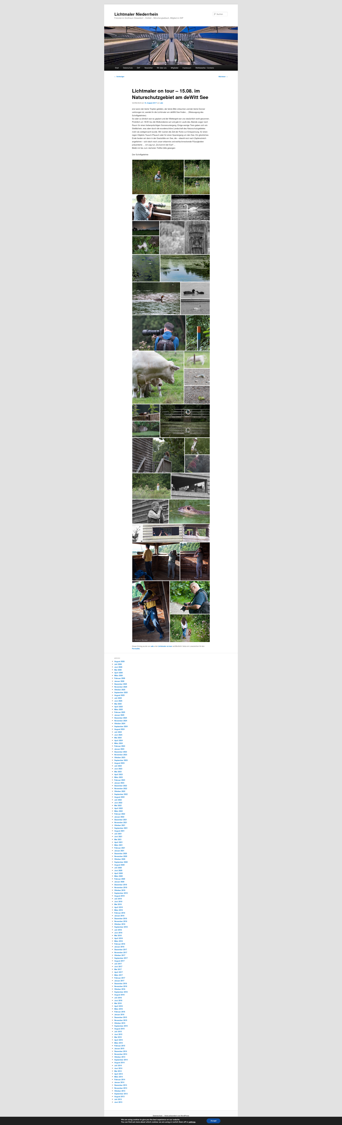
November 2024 (120, 720)
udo (161, 103)
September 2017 (121, 958)
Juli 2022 (118, 800)
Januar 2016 (119, 1014)
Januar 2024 (119, 749)
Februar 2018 (119, 944)
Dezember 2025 (120, 684)
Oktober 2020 (119, 859)
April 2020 (118, 873)
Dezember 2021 (120, 819)
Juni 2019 (118, 901)
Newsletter (149, 67)
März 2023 (118, 777)
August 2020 (119, 865)
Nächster (223, 76)
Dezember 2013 (120, 1085)
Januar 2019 (119, 915)
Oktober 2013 (119, 1091)
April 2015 (118, 1040)
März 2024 (118, 743)
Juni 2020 (118, 870)
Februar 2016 (119, 1011)
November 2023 (120, 754)
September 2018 (121, 927)
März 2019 (118, 910)
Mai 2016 (118, 1003)
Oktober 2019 (119, 890)
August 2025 (119, 695)
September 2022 (121, 794)
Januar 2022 (119, 816)
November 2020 (120, 856)
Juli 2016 (118, 997)
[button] (158, 176)
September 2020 (121, 862)
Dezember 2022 (120, 785)
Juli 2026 (118, 664)
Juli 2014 (118, 1065)
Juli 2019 (118, 898)
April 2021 (118, 842)
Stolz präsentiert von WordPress (176, 1115)
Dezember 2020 (120, 853)
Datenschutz (128, 67)
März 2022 (118, 811)
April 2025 (118, 706)
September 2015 (121, 1026)
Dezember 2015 (120, 1017)
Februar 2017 (119, 978)
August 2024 (119, 729)
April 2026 (118, 672)
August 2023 (119, 763)
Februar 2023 (119, 780)
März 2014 (118, 1076)
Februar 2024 (119, 746)
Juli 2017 (118, 963)
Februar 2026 (119, 678)
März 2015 (118, 1043)
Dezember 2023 (120, 751)
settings (192, 1122)
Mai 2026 (118, 669)
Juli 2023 (118, 766)
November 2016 (120, 986)
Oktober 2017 (119, 955)
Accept (213, 1121)
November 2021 (120, 822)
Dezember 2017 (120, 949)
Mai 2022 (118, 805)
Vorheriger (119, 76)
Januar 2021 (119, 850)
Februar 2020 (119, 879)
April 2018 (118, 938)
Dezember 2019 (120, 884)
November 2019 (120, 887)
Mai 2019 (118, 904)
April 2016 (118, 1006)
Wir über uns (162, 67)
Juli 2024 (118, 732)
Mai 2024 (118, 737)
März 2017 (118, 975)
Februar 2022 (119, 814)
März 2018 (118, 941)
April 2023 (118, 774)
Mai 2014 (118, 1071)
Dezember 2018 (120, 918)
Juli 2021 (118, 833)
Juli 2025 (118, 698)
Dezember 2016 (120, 983)
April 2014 (118, 1074)
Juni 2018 (118, 932)
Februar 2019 (119, 913)
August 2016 (119, 994)
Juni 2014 (118, 1068)
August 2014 (119, 1062)
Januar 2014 (119, 1082)
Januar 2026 (119, 681)
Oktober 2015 (119, 1023)
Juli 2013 (118, 1099)
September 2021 (121, 828)
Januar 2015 (119, 1048)
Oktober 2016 (119, 989)
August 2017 (119, 961)
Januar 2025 (119, 715)
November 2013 (120, 1088)
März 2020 (118, 876)
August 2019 (119, 896)
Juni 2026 (118, 667)
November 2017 (120, 952)
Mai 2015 (118, 1037)
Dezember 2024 (120, 718)
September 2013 (121, 1093)
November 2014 (120, 1054)
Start (117, 67)
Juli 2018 (118, 930)
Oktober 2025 (119, 689)
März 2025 (118, 709)
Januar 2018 (119, 946)
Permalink (136, 648)
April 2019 (118, 907)
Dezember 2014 (120, 1051)
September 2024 (121, 726)
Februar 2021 (119, 848)
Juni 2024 (118, 735)
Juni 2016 (118, 1000)
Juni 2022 (118, 802)
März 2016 (118, 1009)
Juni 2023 (118, 768)
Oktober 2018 (119, 924)
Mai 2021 (118, 839)
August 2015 (119, 1028)
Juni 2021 (118, 836)
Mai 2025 (118, 703)
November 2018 (120, 921)
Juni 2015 (118, 1034)
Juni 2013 (118, 1102)
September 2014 (121, 1059)
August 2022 (119, 797)
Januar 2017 (119, 980)
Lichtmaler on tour (165, 646)
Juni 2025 (118, 701)
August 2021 (119, 831)
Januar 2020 (119, 881)
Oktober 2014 (119, 1057)
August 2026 (119, 661)
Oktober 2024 (119, 723)
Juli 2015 (118, 1031)
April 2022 (118, 808)
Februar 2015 (119, 1045)
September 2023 (121, 760)
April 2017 (118, 972)
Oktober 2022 (119, 791)
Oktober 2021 (119, 825)
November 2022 (120, 788)
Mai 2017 (118, 969)
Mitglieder (174, 67)
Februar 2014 (119, 1079)
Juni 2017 (118, 966)
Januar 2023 (119, 783)
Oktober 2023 (119, 757)
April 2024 (118, 740)
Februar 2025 (119, 712)
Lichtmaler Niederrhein (136, 14)
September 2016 (121, 992)
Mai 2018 (118, 935)
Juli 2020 (118, 867)
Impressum (186, 67)
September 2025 (121, 692)
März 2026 (118, 675)
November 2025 (120, 686)
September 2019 (121, 893)
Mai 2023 (118, 771)
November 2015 (120, 1020)
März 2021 (118, 845)
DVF (138, 67)
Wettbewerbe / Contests (204, 67)
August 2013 (119, 1096)
